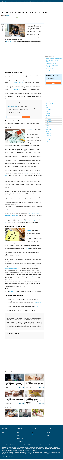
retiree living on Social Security (34, 276)
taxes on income (33, 37)
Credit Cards (48, 111)
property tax (30, 129)
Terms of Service (48, 430)
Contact (3, 430)
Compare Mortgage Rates (50, 70)
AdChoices (48, 433)
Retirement (20, 1)
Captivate (18, 435)
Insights (47, 123)
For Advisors (43, 1)
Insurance (47, 125)
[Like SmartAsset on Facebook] (32, 431)
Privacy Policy (48, 432)
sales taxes (27, 248)
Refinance (47, 137)
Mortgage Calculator (49, 68)
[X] (2, 26)
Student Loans (48, 143)
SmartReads (50, 1)
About (18, 432)
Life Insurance (48, 129)
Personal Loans (48, 135)
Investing (38, 1)
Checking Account (49, 109)
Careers (3, 432)
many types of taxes (13, 291)
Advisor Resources (49, 103)
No (8, 336)
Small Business (48, 141)
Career (47, 107)
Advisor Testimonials (20, 438)
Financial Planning (27, 1)
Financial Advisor (49, 121)
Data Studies (48, 115)
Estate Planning (48, 119)
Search (18, 430)
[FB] (2, 28)
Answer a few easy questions (13, 106)
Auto (46, 105)
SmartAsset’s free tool (36, 297)
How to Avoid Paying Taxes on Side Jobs (11, 418)
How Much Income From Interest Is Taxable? (25, 418)
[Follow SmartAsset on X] (32, 433)
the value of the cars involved (14, 89)
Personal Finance (49, 133)
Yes (8, 335)
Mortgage (11, 1)
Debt (46, 117)
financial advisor (9, 41)
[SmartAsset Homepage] (5, 1)
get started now (38, 302)
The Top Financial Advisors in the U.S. (53, 63)
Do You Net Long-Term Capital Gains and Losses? (38, 418)
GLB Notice (48, 435)
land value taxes (28, 173)
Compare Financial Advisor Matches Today (54, 58)
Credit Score (48, 113)
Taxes (16, 1)
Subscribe (53, 83)
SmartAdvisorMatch (20, 441)
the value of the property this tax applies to (17, 82)
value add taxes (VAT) (35, 201)
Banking (33, 1)
